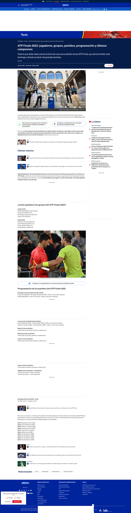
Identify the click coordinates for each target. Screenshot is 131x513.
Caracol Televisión (41, 486)
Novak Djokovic (56, 471)
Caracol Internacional (42, 500)
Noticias (18, 497)
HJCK (38, 492)
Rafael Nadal (45, 471)
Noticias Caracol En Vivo (76, 1)
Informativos (86, 1)
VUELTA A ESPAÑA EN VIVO (43, 9)
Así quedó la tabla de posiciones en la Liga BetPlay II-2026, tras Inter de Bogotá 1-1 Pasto (102, 156)
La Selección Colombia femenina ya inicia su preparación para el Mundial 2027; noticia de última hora (101, 130)
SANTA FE (33, 9)
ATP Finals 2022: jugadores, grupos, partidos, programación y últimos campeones (46, 41)
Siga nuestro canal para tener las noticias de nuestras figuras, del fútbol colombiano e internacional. (34, 124)
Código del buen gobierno (64, 490)
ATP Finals (78, 117)
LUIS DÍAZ (78, 9)
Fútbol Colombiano (95, 144)
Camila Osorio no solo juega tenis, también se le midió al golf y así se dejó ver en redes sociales (53, 463)
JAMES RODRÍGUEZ (87, 9)
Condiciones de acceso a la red (88, 485)
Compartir (110, 65)
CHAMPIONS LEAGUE (57, 9)
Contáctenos (61, 492)
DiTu (38, 494)
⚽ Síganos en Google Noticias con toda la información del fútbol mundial (53, 283)
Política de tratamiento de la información (91, 488)
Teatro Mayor (40, 498)
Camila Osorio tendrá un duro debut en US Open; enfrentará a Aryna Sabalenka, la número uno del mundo (56, 158)
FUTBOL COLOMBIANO (69, 9)
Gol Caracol (56, 1)
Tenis (26, 41)
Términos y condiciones (87, 492)
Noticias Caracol (41, 485)
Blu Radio (39, 488)
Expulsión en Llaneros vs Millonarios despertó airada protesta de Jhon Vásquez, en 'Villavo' (100, 165)
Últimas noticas (49, 1)
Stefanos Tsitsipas (68, 471)
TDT (60, 488)
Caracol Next (40, 503)
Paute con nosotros (63, 498)
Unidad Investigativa (65, 1)
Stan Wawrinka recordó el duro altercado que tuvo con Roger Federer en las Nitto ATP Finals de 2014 (55, 455)
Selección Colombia (96, 125)
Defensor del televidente (64, 486)
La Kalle (39, 490)
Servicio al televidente (63, 485)
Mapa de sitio (62, 496)
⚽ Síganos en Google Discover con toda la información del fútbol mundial (69, 123)
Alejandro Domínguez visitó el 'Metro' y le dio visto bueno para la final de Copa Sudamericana (102, 139)
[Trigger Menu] (19, 5)
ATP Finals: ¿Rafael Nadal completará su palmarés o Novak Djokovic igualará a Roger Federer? (53, 142)
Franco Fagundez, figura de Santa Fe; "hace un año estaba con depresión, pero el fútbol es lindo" (102, 148)
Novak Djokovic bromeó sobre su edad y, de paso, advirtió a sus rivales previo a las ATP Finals (53, 408)
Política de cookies (86, 490)
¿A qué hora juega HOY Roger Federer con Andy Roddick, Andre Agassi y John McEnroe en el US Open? (55, 166)
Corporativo (85, 494)
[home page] (43, 1)
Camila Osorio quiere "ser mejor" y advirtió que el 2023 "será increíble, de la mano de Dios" (52, 446)
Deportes (11, 497)
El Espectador (40, 496)
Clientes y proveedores (64, 494)
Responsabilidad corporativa (88, 486)
